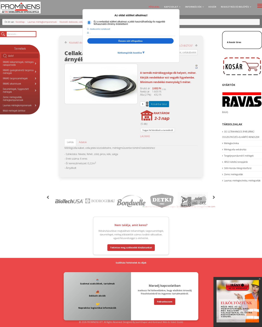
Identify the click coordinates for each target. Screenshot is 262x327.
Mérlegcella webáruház (235, 149)
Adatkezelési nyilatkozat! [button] (100, 29)
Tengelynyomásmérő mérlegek (239, 155)
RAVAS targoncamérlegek (15, 78)
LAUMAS (145, 136)
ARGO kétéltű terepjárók (236, 161)
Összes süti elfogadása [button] (130, 41)
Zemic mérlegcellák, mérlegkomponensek (13, 99)
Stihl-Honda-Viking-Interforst (238, 168)
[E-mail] (196, 68)
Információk (193, 6)
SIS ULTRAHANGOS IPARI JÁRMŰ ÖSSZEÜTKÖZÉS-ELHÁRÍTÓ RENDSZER (240, 134)
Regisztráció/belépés (235, 6)
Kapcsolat (171, 6)
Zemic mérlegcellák (233, 174)
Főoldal (154, 6)
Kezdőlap (20, 21)
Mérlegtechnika (231, 143)
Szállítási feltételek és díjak (131, 262)
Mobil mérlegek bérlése (14, 110)
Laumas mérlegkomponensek (42, 21)
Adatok (83, 142)
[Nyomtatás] (196, 65)
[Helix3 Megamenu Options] (259, 6)
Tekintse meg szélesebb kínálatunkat (131, 247)
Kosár (212, 6)
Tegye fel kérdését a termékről (157, 130)
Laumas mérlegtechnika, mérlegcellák (242, 180)
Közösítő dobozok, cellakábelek (75, 21)
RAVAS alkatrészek (12, 83)
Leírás (70, 142)
